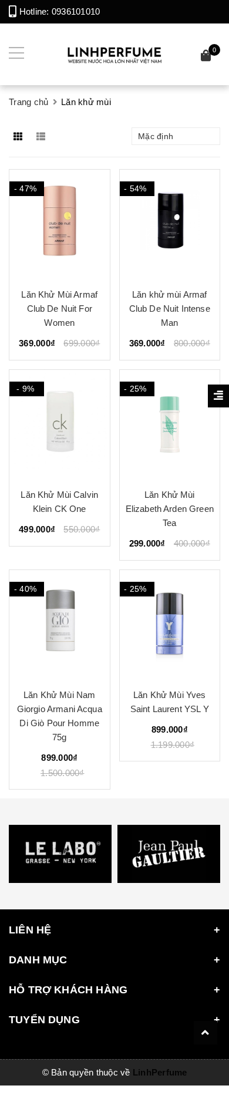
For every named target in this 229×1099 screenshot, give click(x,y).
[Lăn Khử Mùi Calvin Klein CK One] (59, 424)
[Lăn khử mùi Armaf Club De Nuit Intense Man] (170, 224)
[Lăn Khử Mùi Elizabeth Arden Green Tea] (170, 424)
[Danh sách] (43, 136)
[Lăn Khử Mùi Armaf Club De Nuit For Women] (59, 224)
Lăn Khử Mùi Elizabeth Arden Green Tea (170, 509)
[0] (206, 57)
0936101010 (76, 11)
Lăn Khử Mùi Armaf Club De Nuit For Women (59, 308)
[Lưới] (19, 136)
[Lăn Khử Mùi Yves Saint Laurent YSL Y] (170, 624)
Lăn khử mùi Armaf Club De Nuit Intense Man (169, 308)
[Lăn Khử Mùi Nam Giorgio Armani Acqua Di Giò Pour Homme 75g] (59, 624)
